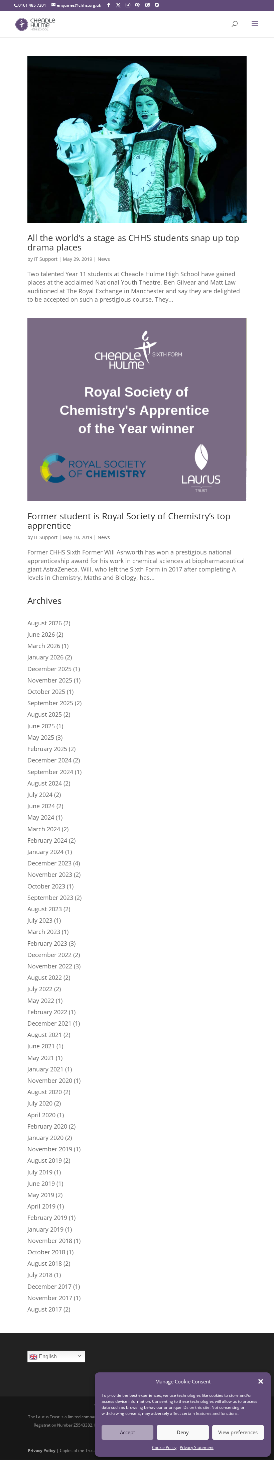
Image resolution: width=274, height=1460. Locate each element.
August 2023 (44, 909)
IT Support (45, 259)
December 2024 (49, 760)
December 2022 (49, 955)
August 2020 (44, 1092)
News (104, 259)
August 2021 (44, 1035)
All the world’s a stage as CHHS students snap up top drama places (133, 242)
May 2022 (40, 1001)
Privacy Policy (41, 1450)
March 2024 (43, 829)
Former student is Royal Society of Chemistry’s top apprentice (129, 521)
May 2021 (40, 1058)
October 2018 (46, 1252)
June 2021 (41, 1046)
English (47, 1356)
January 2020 (45, 1138)
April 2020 (41, 1115)
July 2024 (39, 795)
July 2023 (39, 920)
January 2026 (45, 657)
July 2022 (39, 989)
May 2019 (40, 1195)
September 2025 (50, 703)
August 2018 (44, 1263)
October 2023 (46, 886)
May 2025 (40, 737)
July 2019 (39, 1172)
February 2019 (47, 1218)
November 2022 (49, 966)
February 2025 (47, 749)
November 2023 (49, 874)
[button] (260, 1381)
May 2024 (40, 817)
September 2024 (50, 772)
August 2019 (44, 1160)
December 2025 (49, 669)
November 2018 (49, 1241)
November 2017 (49, 1298)
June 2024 (41, 806)
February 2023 (47, 943)
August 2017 (44, 1309)
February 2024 (47, 840)
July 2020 (39, 1103)
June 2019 (41, 1183)
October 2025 (46, 692)
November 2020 (49, 1080)
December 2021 (49, 1023)
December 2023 (49, 863)
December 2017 (49, 1286)
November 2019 (49, 1149)
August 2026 (44, 623)
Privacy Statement (197, 1447)
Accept (127, 1432)
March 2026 (43, 646)
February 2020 (47, 1126)
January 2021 (45, 1069)
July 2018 (39, 1275)
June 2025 (41, 726)
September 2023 (50, 898)
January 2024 (45, 852)
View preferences (238, 1432)
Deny (183, 1432)
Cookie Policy (164, 1447)
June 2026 (41, 634)
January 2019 (45, 1229)
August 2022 (44, 977)
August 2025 (44, 714)
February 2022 (47, 1012)
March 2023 (43, 932)
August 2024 (44, 783)
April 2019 (41, 1206)
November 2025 (49, 680)
